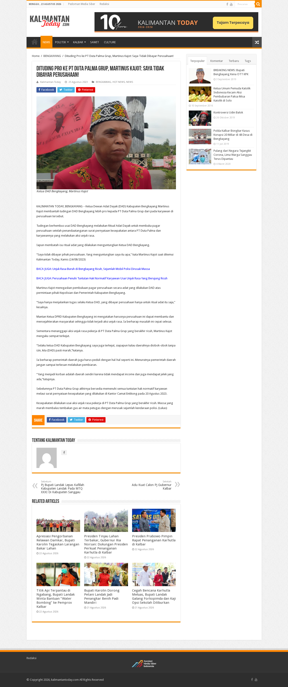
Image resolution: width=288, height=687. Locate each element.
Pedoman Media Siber (81, 4)
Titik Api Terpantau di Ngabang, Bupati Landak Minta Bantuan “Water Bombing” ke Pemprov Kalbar (55, 598)
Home (36, 56)
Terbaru (234, 61)
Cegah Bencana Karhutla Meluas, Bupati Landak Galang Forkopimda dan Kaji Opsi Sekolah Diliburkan (154, 596)
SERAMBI (34, 41)
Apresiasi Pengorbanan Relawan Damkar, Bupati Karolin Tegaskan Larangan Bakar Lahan (57, 542)
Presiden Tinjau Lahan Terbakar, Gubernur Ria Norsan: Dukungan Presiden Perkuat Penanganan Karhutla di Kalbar (106, 544)
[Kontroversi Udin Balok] (200, 118)
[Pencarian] (258, 4)
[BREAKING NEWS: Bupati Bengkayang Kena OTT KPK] (200, 76)
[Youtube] (231, 4)
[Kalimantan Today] (49, 21)
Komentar (216, 61)
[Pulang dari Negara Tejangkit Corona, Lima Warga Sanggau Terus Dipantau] (200, 156)
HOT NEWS (118, 82)
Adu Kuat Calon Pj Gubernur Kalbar (151, 485)
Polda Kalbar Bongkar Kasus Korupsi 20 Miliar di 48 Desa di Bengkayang (233, 134)
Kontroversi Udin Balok (228, 112)
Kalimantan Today (50, 82)
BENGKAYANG (52, 56)
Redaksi (104, 4)
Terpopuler (197, 61)
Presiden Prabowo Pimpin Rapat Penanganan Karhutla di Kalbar (154, 540)
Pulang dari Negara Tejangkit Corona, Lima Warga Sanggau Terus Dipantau (233, 154)
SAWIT (94, 42)
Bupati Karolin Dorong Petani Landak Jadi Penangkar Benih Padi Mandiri (101, 596)
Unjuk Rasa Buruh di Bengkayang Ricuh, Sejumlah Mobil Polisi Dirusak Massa (101, 269)
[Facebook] (227, 4)
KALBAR (78, 42)
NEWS (46, 42)
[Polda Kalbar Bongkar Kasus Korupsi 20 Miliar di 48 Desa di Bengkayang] (200, 136)
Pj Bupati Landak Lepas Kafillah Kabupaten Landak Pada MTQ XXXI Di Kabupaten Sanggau (62, 487)
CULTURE (110, 42)
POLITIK (60, 42)
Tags (248, 61)
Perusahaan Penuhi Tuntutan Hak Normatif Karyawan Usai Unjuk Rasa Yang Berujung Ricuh (109, 278)
